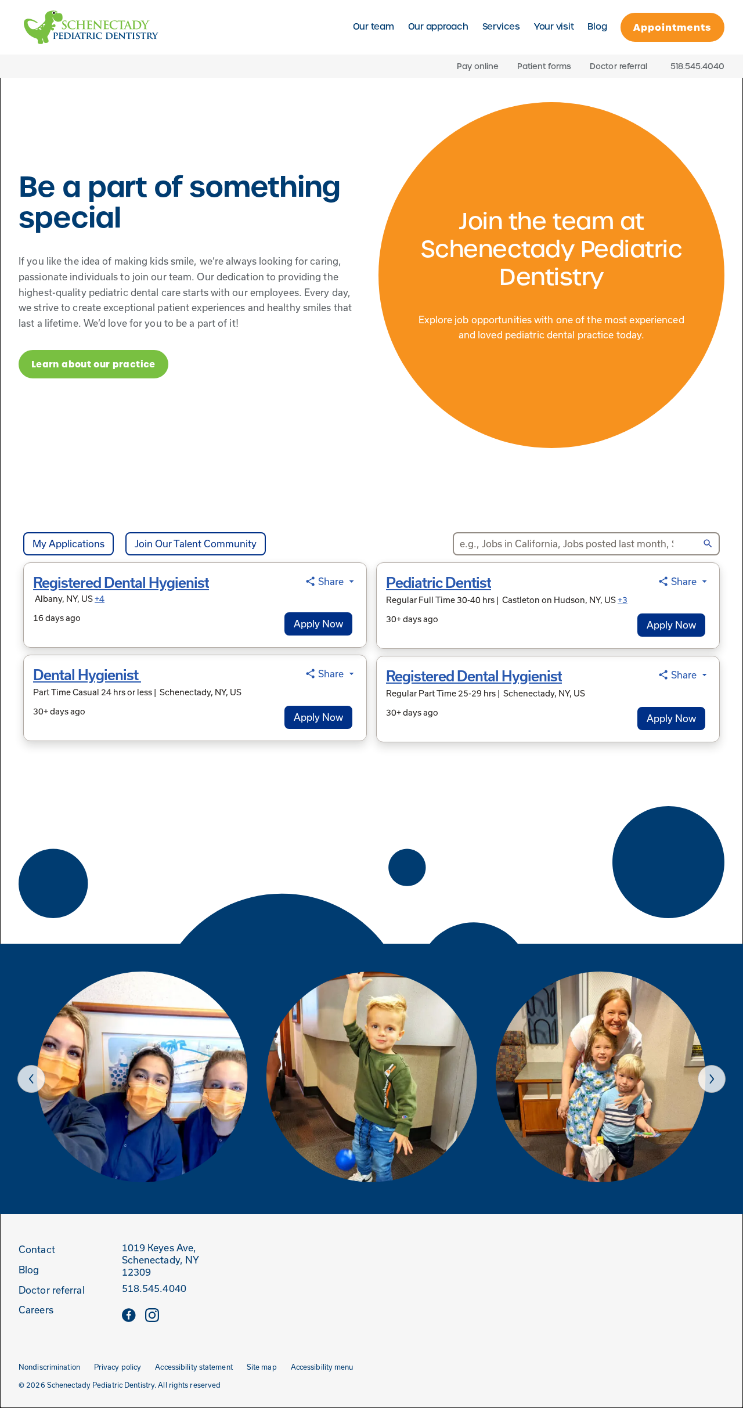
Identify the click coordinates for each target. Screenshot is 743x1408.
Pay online (478, 66)
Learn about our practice (93, 364)
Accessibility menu (322, 1367)
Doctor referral (618, 66)
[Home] (91, 27)
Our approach (438, 27)
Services (501, 20)
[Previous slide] (31, 1079)
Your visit (554, 20)
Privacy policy (118, 1367)
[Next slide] (712, 1079)
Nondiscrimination (49, 1367)
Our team (373, 20)
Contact (37, 1249)
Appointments (672, 27)
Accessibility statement (193, 1367)
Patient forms (544, 66)
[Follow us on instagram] (152, 1314)
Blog (597, 27)
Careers (36, 1310)
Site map (262, 1367)
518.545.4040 (154, 1288)
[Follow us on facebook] (129, 1314)
